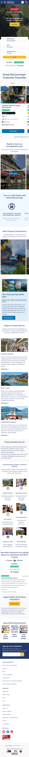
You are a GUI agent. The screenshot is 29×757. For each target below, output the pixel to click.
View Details (13, 131)
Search (14, 57)
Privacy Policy (5, 677)
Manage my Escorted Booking (10, 717)
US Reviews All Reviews (14, 560)
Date (8, 45)
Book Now (14, 24)
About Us (4, 668)
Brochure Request (7, 711)
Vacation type (11, 51)
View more (4, 369)
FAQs (3, 671)
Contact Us (5, 708)
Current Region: (9, 745)
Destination (10, 39)
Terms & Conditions (7, 674)
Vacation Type (6, 694)
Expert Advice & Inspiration (9, 684)
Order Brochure (8, 318)
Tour (3, 701)
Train (3, 697)
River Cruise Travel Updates (9, 665)
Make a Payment (6, 714)
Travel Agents (6, 724)
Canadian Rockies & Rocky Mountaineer (11, 106)
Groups (4, 720)
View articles (14, 604)
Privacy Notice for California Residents (12, 681)
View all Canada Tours (20, 137)
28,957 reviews (16, 569)
